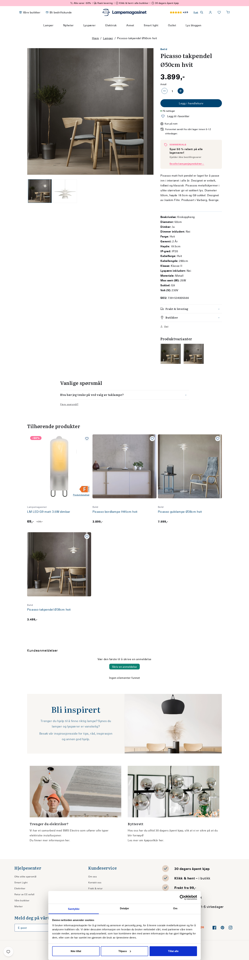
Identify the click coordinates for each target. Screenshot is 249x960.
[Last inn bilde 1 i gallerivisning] (39, 191)
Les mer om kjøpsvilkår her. (146, 840)
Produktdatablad (81, 494)
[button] (228, 12)
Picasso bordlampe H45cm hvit (115, 512)
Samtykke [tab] (74, 908)
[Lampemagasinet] (124, 12)
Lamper (108, 38)
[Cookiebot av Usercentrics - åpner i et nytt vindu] (182, 897)
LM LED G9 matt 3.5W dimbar (48, 512)
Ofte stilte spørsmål (25, 876)
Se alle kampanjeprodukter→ (187, 163)
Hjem (95, 38)
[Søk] (156, 31)
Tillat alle (173, 951)
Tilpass (122, 951)
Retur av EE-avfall (24, 894)
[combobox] (120, 31)
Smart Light (21, 882)
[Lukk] (165, 31)
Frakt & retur (95, 888)
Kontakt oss (94, 882)
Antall (163, 84)
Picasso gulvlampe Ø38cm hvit (180, 512)
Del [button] (166, 326)
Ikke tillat (76, 951)
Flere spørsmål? (69, 404)
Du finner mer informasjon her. (50, 840)
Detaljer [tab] (124, 908)
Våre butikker (21, 900)
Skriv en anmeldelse (124, 667)
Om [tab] (175, 908)
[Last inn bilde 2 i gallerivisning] (65, 191)
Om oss (92, 876)
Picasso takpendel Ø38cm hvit (49, 609)
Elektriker (19, 888)
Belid (163, 49)
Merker (18, 906)
